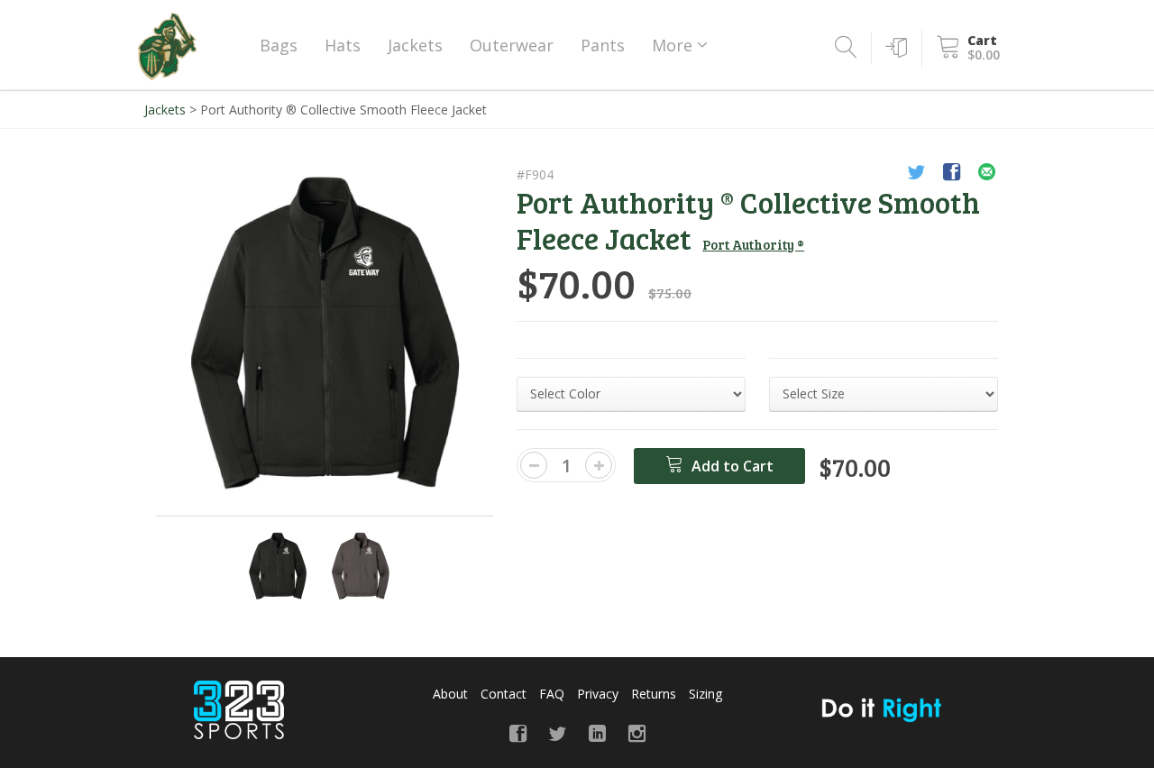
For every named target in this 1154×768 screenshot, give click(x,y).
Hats (343, 45)
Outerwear (512, 45)
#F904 (535, 174)
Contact (504, 693)
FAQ (551, 693)
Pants (603, 45)
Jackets (415, 45)
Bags (279, 45)
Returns (653, 693)
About (450, 693)
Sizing (705, 693)
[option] (324, 333)
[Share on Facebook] (951, 174)
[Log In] (893, 48)
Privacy (597, 693)
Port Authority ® (753, 244)
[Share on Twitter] (916, 174)
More (674, 45)
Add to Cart (731, 466)
